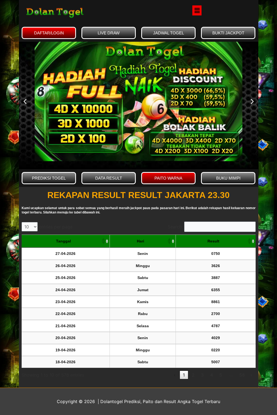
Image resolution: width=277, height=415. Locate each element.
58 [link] (242, 375)
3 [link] (202, 375)
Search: (175, 226)
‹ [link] (175, 375)
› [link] (251, 375)
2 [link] (193, 375)
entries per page (55, 226)
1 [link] (184, 375)
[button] (197, 10)
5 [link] (220, 375)
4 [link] (211, 375)
